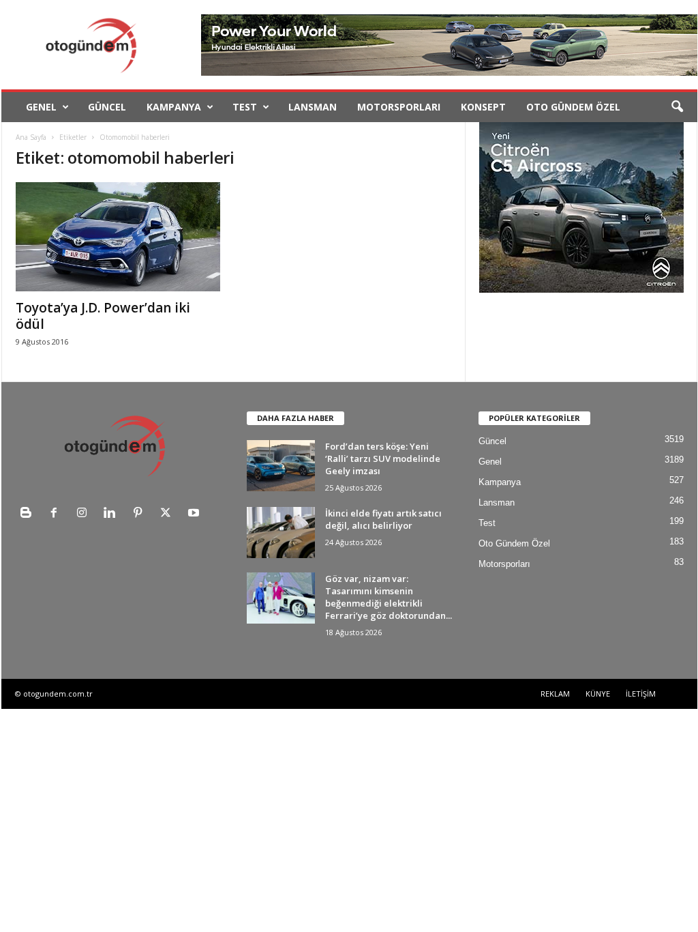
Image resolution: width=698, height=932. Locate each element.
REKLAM (555, 693)
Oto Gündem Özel (573, 106)
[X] (169, 514)
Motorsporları (398, 106)
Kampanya (174, 106)
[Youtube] (195, 514)
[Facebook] (57, 514)
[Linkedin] (113, 514)
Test (244, 106)
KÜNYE (598, 693)
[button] (677, 107)
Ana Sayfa (31, 137)
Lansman (312, 106)
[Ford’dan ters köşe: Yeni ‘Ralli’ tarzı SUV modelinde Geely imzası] (281, 465)
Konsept (483, 106)
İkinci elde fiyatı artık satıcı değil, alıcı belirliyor (383, 519)
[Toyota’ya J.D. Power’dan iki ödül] (118, 236)
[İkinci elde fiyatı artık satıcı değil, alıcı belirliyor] (281, 532)
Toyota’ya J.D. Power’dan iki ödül (103, 316)
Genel (41, 106)
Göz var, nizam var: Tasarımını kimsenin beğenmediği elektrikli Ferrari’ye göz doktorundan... (388, 597)
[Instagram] (85, 514)
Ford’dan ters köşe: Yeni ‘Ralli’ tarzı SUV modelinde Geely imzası (382, 458)
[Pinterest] (141, 514)
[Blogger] (29, 514)
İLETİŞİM (641, 693)
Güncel (107, 106)
